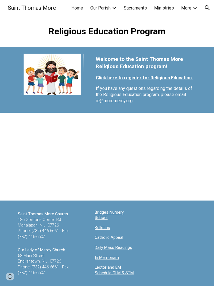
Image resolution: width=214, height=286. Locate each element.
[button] (207, 8)
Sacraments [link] (135, 8)
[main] (107, 31)
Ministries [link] (164, 8)
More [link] (186, 8)
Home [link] (77, 8)
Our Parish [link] (100, 8)
